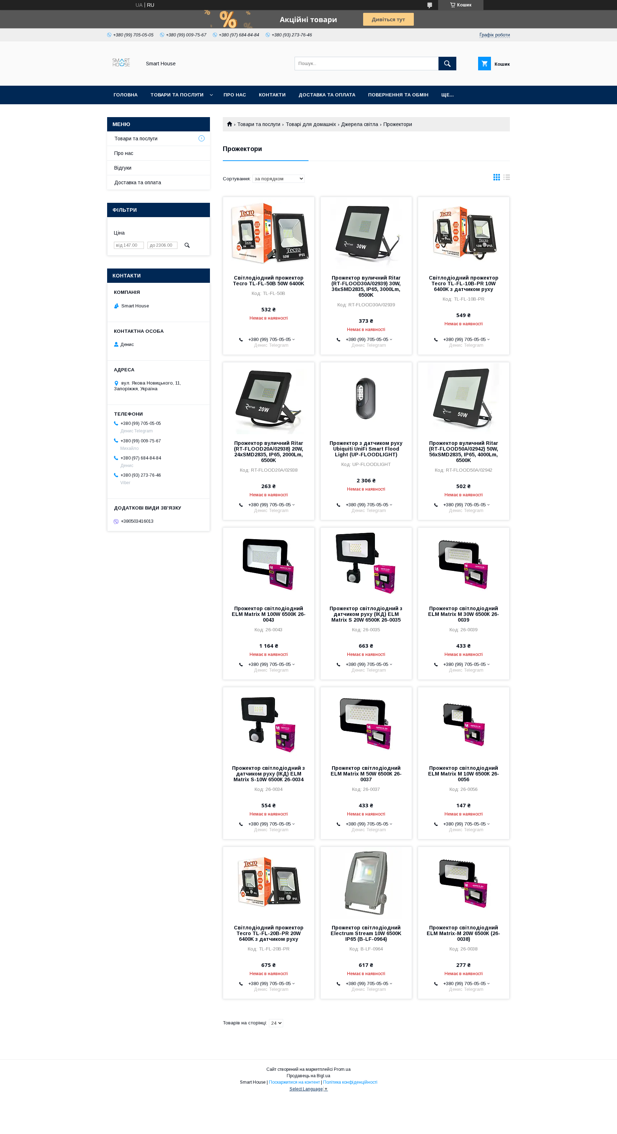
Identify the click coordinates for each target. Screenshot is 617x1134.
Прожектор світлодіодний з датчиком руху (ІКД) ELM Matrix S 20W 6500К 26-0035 (366, 614)
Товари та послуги (177, 94)
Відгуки (122, 168)
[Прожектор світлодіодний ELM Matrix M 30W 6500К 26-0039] (463, 563)
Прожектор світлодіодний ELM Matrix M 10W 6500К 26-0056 (463, 773)
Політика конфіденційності (350, 1082)
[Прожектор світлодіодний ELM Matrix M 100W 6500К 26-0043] (268, 563)
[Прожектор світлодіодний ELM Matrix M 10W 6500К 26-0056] (463, 723)
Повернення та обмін (398, 94)
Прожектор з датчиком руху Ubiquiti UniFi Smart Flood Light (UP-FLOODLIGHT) (366, 448)
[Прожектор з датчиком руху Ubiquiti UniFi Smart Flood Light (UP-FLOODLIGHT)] (366, 398)
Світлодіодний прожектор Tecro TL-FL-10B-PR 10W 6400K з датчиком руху (463, 283)
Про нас (235, 94)
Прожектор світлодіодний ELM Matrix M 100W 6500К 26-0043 (269, 614)
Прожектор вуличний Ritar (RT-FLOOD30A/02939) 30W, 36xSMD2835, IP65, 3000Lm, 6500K (366, 286)
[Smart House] (122, 76)
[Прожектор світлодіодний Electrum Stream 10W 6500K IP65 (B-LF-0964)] (366, 882)
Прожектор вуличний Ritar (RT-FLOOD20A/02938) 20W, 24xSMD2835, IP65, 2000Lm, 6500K (268, 451)
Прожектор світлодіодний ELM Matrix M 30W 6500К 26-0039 (463, 614)
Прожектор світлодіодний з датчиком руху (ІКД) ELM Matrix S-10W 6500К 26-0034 (268, 773)
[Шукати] (447, 63)
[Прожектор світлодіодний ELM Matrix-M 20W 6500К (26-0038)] (463, 882)
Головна (125, 94)
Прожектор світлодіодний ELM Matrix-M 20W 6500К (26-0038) (463, 933)
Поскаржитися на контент (294, 1082)
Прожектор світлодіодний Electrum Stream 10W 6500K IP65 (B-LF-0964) (366, 933)
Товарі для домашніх (311, 124)
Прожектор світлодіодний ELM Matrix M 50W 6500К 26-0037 (366, 773)
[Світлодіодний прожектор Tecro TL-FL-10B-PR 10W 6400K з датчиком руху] (463, 233)
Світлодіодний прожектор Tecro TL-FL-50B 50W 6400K (268, 280)
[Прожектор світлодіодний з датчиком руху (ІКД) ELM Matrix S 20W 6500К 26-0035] (366, 563)
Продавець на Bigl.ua (308, 1075)
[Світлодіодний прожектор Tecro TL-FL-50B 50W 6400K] (268, 233)
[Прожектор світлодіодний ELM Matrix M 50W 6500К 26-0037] (366, 723)
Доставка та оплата (327, 94)
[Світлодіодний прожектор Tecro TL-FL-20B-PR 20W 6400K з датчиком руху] (268, 882)
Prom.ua (342, 1069)
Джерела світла (359, 124)
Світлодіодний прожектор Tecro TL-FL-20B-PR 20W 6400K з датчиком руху (269, 933)
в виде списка (506, 179)
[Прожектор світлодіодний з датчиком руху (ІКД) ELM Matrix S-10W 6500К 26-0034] (268, 723)
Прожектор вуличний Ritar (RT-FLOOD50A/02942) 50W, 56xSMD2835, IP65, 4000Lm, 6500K (463, 451)
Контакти (272, 94)
